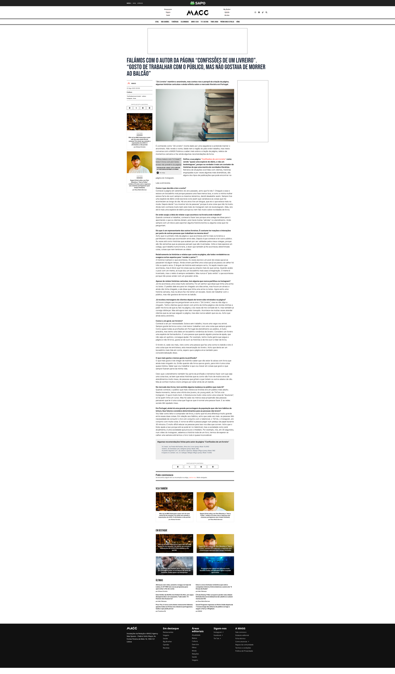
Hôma (238, 22)
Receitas (227, 15)
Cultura (129, 92)
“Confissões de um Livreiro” (134, 96)
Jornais (140, 3)
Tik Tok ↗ (217, 638)
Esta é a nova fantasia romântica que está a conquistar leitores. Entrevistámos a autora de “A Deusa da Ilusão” (214, 587)
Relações (195, 654)
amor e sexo (195, 22)
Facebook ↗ (218, 635)
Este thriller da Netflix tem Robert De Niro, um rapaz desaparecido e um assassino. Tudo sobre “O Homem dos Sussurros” (175, 597)
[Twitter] (263, 12)
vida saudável (165, 22)
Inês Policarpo (202, 591)
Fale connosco (240, 632)
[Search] (266, 12)
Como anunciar (242, 641)
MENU (129, 3)
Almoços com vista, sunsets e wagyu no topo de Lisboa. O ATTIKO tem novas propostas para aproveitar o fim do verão (173, 587)
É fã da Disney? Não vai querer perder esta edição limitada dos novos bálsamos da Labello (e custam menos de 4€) (214, 597)
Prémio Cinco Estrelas (227, 22)
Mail (134, 3)
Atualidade (196, 635)
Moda (194, 651)
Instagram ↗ (219, 632)
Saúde (168, 15)
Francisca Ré (162, 611)
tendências (174, 22)
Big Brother (226, 9)
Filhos (194, 647)
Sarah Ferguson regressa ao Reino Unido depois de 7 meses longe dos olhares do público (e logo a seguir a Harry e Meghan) (214, 607)
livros (134, 98)
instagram (129, 98)
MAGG (200, 611)
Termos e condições (243, 648)
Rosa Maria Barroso (141, 190)
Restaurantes (168, 9)
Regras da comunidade (244, 645)
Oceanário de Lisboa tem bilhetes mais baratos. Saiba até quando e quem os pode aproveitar (215, 570)
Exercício (195, 644)
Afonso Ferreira (140, 147)
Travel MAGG (214, 22)
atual (157, 22)
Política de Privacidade (244, 651)
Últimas (159, 580)
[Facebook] (259, 12)
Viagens (168, 12)
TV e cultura (204, 22)
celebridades (185, 22)
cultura (144, 96)
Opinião (227, 12)
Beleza (194, 638)
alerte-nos (192, 477)
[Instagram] (255, 12)
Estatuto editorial (242, 635)
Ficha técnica (240, 638)
